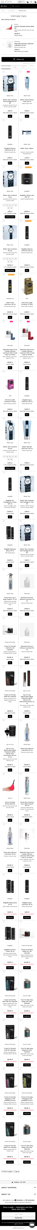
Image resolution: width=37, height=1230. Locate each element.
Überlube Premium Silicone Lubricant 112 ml (23, 44)
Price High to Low (23, 66)
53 (10, 205)
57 (12, 205)
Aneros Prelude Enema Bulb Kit (24, 27)
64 (8, 207)
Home (3, 10)
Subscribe (18, 1218)
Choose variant (10, 216)
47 (4, 205)
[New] (27, 83)
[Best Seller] (27, 179)
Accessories (11, 10)
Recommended (6, 65)
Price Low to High (15, 66)
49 (7, 205)
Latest (31, 65)
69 (11, 207)
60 (15, 205)
